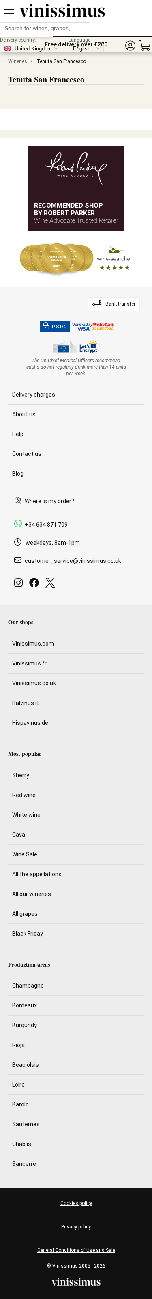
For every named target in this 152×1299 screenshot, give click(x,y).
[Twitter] (51, 585)
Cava (18, 834)
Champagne (28, 985)
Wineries (17, 61)
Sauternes (26, 1124)
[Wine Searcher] (76, 259)
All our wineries (31, 894)
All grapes (25, 914)
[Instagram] (20, 585)
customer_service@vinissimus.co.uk (73, 561)
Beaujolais (25, 1065)
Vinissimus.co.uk (34, 683)
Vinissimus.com (33, 643)
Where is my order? (49, 501)
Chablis (21, 1144)
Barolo (20, 1104)
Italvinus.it (25, 703)
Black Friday (27, 933)
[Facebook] (35, 585)
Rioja (18, 1045)
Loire (18, 1084)
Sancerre (24, 1163)
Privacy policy (76, 1227)
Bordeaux (24, 1005)
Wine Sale (24, 854)
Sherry (20, 775)
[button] (130, 45)
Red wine (24, 795)
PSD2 (59, 326)
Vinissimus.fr (29, 663)
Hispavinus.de (30, 723)
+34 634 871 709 (46, 524)
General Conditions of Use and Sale (76, 1250)
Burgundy (24, 1025)
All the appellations (37, 874)
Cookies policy (76, 1203)
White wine (26, 815)
